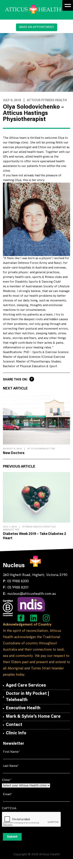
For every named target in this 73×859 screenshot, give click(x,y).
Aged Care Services (26, 685)
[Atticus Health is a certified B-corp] (8, 608)
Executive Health (23, 708)
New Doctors (14, 453)
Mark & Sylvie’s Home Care (33, 717)
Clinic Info (16, 733)
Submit (12, 836)
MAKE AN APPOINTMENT (36, 27)
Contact (14, 725)
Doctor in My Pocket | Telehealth (27, 697)
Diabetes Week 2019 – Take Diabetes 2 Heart (34, 536)
